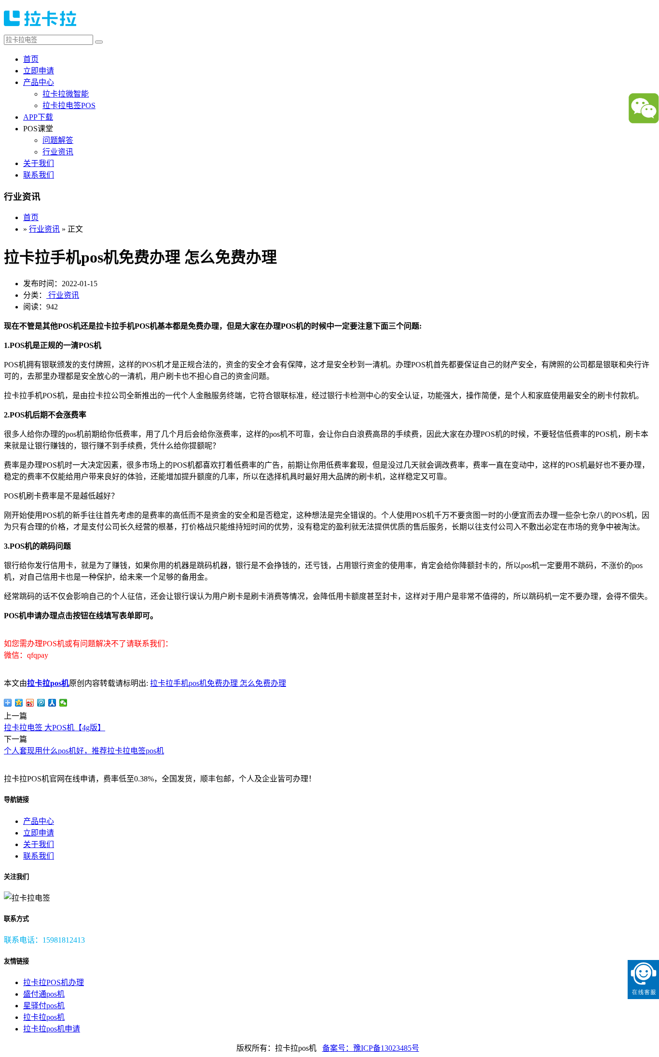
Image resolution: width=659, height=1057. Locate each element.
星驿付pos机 (44, 1005)
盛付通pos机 (44, 994)
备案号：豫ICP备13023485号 (370, 1048)
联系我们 (38, 175)
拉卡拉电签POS (69, 105)
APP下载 (38, 117)
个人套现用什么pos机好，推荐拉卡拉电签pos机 (84, 751)
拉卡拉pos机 (48, 683)
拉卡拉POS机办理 (53, 982)
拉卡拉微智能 (65, 94)
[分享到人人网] (52, 703)
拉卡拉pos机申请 (51, 1029)
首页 (31, 59)
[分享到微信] (63, 703)
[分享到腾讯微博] (41, 703)
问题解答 (57, 140)
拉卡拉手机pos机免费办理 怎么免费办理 (218, 683)
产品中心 (38, 82)
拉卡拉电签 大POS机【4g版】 (54, 727)
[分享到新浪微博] (30, 703)
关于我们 (38, 163)
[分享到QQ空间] (19, 703)
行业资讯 (57, 152)
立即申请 (38, 71)
